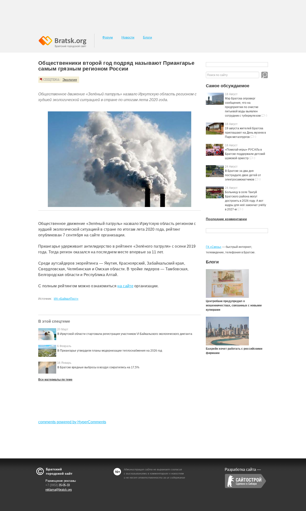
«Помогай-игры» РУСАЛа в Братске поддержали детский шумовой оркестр (245, 154)
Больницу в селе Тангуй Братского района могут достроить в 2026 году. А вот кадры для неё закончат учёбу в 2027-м (245, 200)
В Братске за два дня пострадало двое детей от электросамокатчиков (243, 175)
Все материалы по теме (55, 379)
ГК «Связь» (213, 247)
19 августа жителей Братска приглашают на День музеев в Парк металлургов (245, 133)
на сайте (125, 286)
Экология (69, 80)
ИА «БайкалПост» (66, 298)
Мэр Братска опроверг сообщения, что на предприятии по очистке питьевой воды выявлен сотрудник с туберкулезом (243, 107)
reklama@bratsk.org (58, 489)
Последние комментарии (226, 219)
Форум (107, 37)
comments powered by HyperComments (72, 422)
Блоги (147, 37)
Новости (127, 37)
